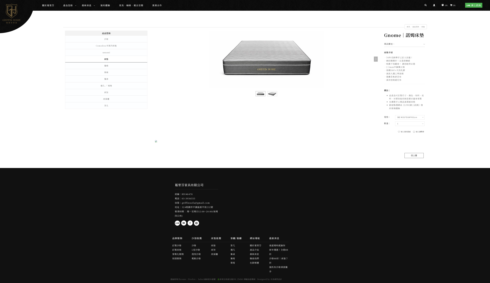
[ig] (196, 223)
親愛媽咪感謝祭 (277, 245)
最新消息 (86, 5)
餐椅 (106, 65)
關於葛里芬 (48, 5)
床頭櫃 (106, 99)
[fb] (190, 223)
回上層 (414, 155)
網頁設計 (278, 279)
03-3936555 (188, 198)
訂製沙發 (176, 245)
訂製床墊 (176, 249)
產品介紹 (254, 249)
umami (106, 52)
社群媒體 (254, 262)
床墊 (423, 27)
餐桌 (106, 79)
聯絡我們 (254, 258)
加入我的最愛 (405, 131)
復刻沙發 (196, 254)
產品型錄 (68, 5)
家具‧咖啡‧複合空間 (131, 5)
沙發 (106, 39)
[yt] (183, 223)
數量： (387, 123)
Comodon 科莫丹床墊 (106, 45)
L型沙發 (196, 249)
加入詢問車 (419, 131)
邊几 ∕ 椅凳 (106, 85)
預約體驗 (105, 5)
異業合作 (157, 5)
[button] (425, 5)
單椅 (106, 72)
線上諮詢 (476, 5)
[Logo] (11, 13)
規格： (387, 117)
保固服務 (176, 258)
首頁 (408, 27)
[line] (177, 223)
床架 (106, 92)
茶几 (106, 105)
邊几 (232, 249)
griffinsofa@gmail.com (196, 202)
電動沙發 (196, 258)
